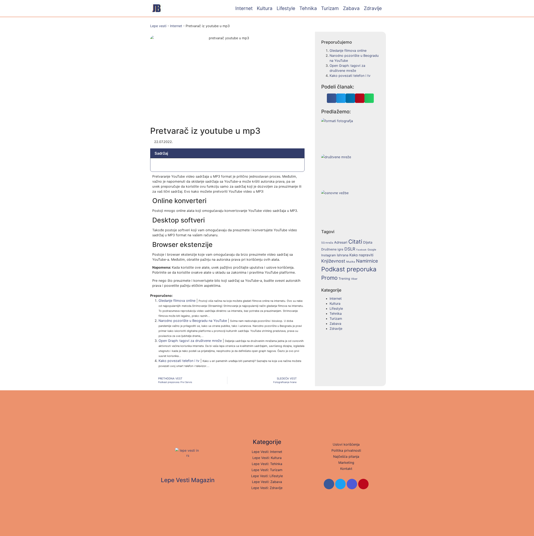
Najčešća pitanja (346, 456)
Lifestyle (286, 8)
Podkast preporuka (349, 269)
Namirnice (367, 261)
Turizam (330, 8)
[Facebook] (329, 484)
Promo (329, 277)
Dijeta (367, 242)
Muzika (350, 261)
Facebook (361, 249)
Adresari (340, 242)
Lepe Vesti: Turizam (267, 470)
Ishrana (342, 255)
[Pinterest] (363, 484)
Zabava (351, 8)
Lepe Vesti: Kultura (267, 458)
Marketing (346, 462)
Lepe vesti (158, 26)
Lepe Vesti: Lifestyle (267, 476)
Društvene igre (332, 249)
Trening (344, 279)
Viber (354, 278)
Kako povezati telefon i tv (179, 361)
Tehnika (308, 8)
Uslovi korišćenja (346, 444)
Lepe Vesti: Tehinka (267, 464)
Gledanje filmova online (177, 300)
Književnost (333, 261)
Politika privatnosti (346, 450)
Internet (244, 8)
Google (372, 249)
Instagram (328, 255)
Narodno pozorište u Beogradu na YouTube (193, 321)
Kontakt (346, 468)
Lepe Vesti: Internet (267, 452)
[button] (331, 98)
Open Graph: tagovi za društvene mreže (190, 341)
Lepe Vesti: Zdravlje (266, 488)
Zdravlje (373, 8)
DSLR (349, 249)
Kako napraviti (361, 255)
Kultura (264, 8)
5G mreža (327, 242)
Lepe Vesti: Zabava (267, 482)
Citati (355, 241)
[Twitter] (340, 484)
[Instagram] (352, 484)
